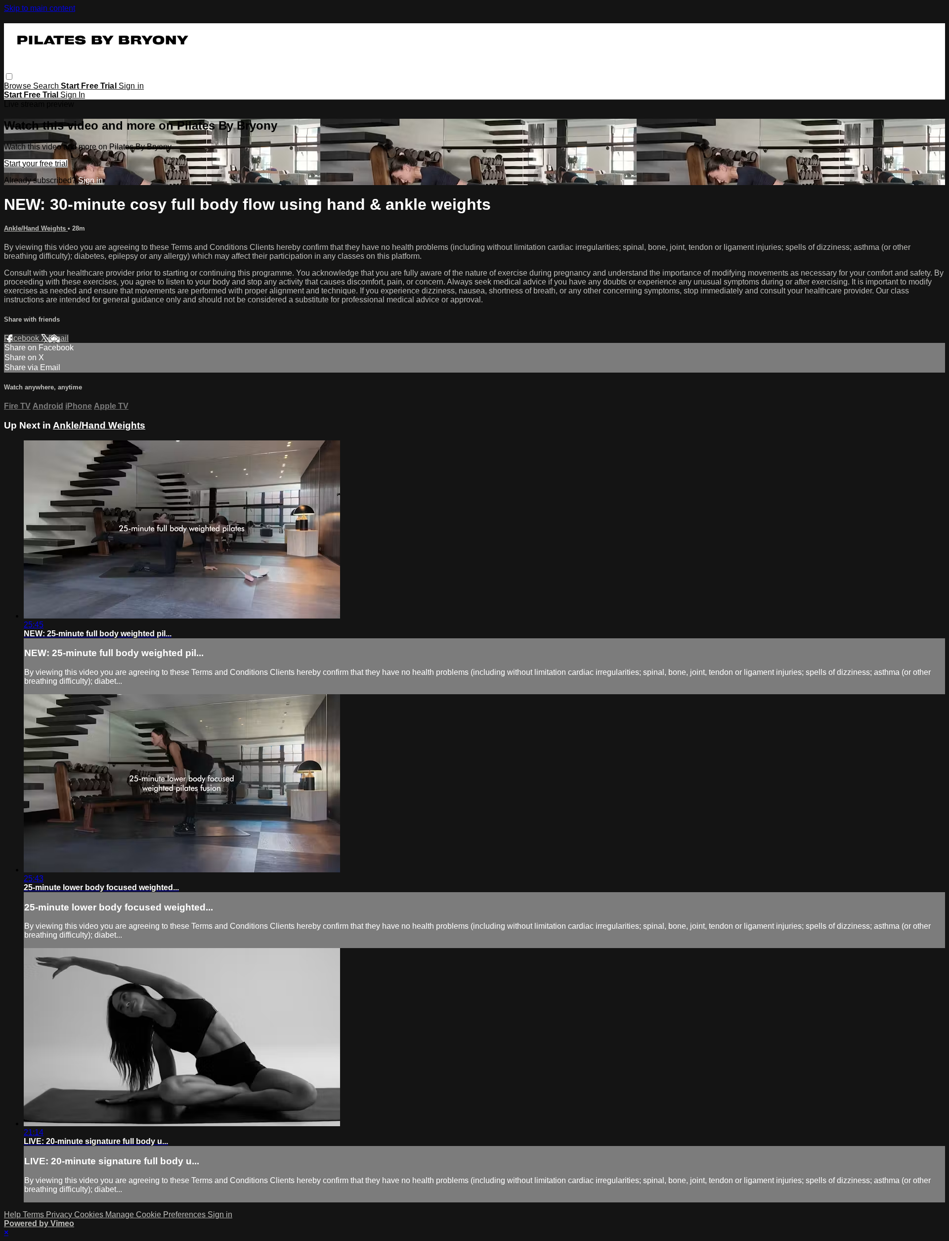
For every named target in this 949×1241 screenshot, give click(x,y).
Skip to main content (39, 8)
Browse (18, 86)
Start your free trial (36, 163)
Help (13, 1214)
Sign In (72, 95)
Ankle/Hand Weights (36, 228)
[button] (9, 76)
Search (47, 86)
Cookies (89, 1214)
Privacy (60, 1214)
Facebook (22, 338)
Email (58, 338)
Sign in (131, 86)
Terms (34, 1214)
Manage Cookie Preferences (156, 1214)
